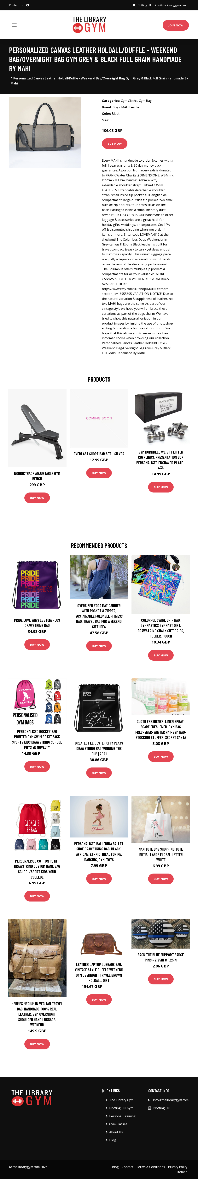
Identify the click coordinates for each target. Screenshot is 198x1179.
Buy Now (115, 143)
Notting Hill (144, 5)
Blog (112, 1140)
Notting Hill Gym (121, 1108)
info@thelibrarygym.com (170, 5)
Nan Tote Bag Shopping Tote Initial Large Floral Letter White (161, 854)
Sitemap (181, 1172)
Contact (127, 1167)
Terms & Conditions (150, 1167)
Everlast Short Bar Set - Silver (99, 453)
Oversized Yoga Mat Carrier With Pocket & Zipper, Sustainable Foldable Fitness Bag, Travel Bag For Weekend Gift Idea (99, 616)
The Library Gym (121, 1100)
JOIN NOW (175, 25)
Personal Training (122, 1116)
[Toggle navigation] (14, 25)
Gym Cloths (129, 101)
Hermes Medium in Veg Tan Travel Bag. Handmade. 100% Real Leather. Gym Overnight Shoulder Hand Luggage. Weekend (37, 1014)
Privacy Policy (177, 1167)
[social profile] (28, 5)
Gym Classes (118, 1124)
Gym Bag (145, 101)
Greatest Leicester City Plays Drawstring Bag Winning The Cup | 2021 (99, 748)
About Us (116, 1132)
